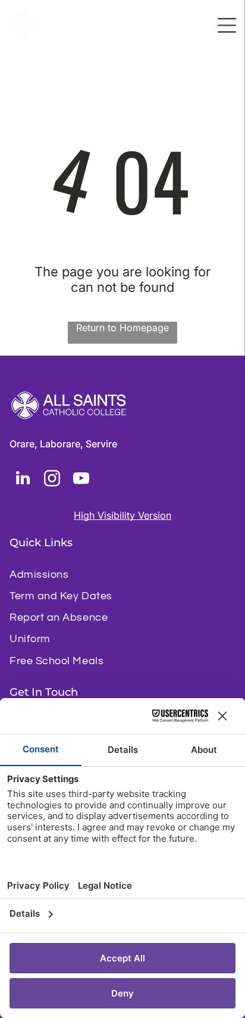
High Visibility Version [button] (122, 515)
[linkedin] (23, 479)
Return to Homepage (122, 328)
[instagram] (52, 479)
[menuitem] (122, 574)
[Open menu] (226, 25)
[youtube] (81, 479)
